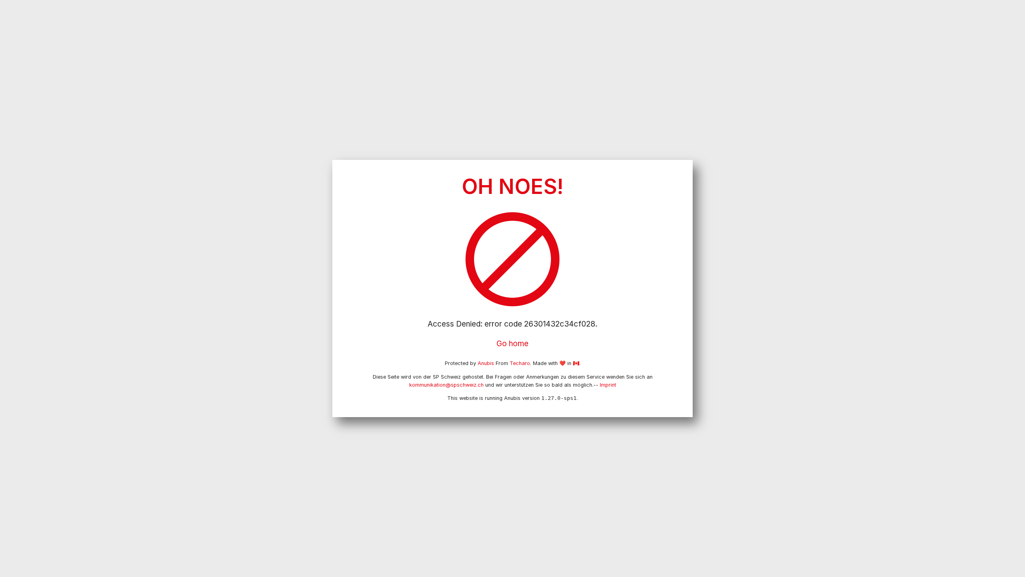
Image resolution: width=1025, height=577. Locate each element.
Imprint (608, 385)
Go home (512, 343)
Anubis (486, 363)
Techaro (520, 363)
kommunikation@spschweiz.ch (446, 385)
